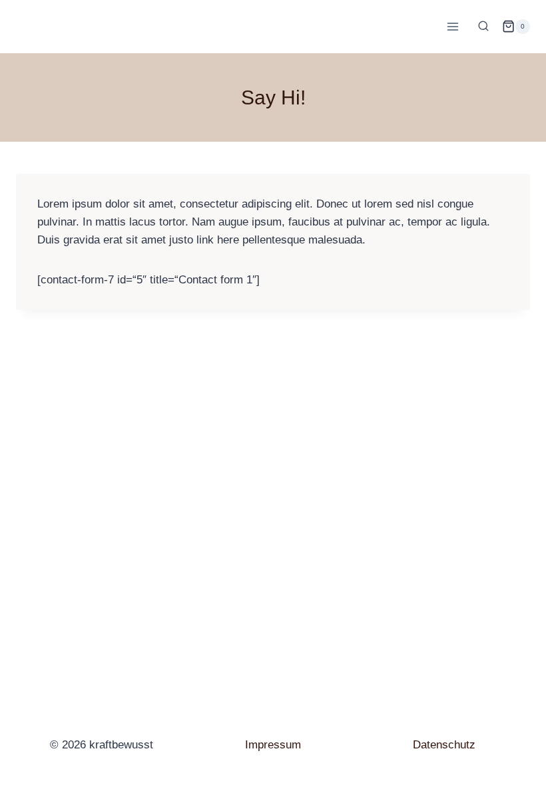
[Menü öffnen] (452, 26)
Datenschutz (444, 744)
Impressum (273, 744)
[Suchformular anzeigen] (483, 27)
